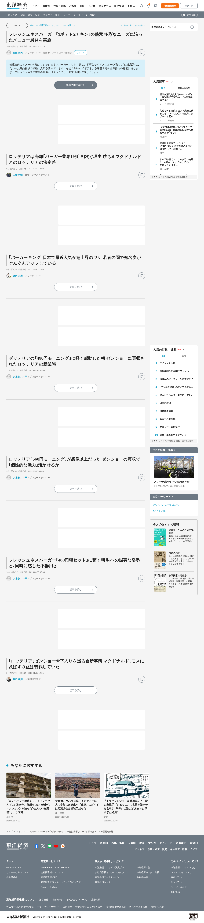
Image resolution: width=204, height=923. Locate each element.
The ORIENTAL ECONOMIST (56, 867)
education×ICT (13, 867)
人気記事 (159, 81)
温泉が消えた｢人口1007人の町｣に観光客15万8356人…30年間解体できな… (176, 97)
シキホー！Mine (49, 887)
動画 (82, 5)
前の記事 (127, 25)
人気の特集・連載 (164, 349)
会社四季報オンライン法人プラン (112, 872)
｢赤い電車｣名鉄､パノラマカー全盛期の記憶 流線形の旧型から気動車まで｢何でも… (176, 130)
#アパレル (158, 505)
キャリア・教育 (51, 15)
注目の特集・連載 (163, 450)
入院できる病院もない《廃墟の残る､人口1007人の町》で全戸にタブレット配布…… (176, 113)
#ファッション (160, 510)
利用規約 (175, 892)
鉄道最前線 (12, 877)
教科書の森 (142, 877)
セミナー (103, 5)
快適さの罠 (174, 553)
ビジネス (13, 15)
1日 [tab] (163, 356)
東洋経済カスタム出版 (148, 872)
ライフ (66, 15)
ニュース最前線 (167, 419)
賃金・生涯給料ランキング (173, 434)
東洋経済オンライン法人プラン (110, 867)
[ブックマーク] (141, 52)
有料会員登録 (170, 6)
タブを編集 (191, 15)
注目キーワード (162, 496)
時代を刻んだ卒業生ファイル (174, 371)
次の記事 (139, 25)
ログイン (189, 6)
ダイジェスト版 (167, 363)
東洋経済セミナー (104, 882)
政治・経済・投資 (30, 15)
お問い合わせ (157, 906)
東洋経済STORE (49, 877)
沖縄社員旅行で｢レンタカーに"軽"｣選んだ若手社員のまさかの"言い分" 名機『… (176, 146)
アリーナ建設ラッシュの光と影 (171, 481)
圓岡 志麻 (18, 275)
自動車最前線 (166, 411)
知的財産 (67, 906)
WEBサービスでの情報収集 (20, 906)
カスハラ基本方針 (138, 906)
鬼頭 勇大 (18, 52)
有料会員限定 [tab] (184, 88)
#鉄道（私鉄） (172, 505)
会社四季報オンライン (52, 872)
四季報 (118, 5)
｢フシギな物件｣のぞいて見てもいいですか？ (177, 387)
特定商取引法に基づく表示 (88, 906)
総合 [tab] (163, 88)
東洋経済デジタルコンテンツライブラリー (62, 882)
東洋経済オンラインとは (163, 27)
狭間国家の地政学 (178, 575)
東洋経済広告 (143, 867)
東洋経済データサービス (107, 877)
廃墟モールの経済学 (170, 427)
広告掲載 (95, 899)
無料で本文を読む (75, 85)
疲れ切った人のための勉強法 (181, 531)
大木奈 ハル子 (20, 376)
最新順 (46, 5)
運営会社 (43, 899)
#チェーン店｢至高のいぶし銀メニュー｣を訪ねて (53, 25)
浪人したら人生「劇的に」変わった (177, 395)
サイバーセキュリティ (17, 872)
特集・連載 (60, 5)
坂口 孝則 (18, 679)
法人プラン (176, 882)
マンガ (91, 5)
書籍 (129, 5)
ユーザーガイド (179, 887)
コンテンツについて (181, 872)
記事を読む (76, 186)
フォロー (80, 53)
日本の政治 (165, 403)
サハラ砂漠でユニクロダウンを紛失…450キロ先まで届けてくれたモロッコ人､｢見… (176, 162)
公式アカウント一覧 (76, 899)
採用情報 (57, 899)
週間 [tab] (184, 356)
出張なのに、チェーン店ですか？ (176, 379)
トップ (36, 5)
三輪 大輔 (18, 175)
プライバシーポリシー (48, 906)
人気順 (73, 5)
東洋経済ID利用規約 (116, 906)
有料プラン (176, 877)
